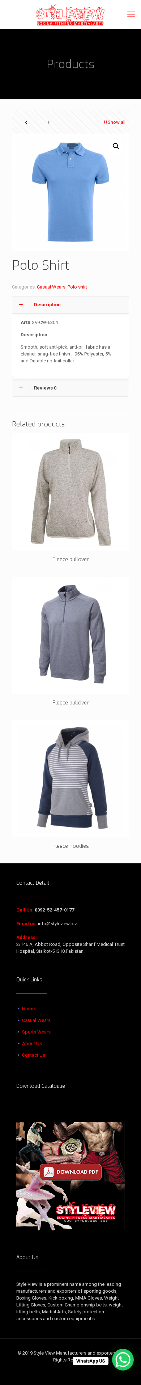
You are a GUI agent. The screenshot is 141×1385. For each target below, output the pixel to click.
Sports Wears (36, 1032)
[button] (116, 146)
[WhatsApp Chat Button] (123, 1360)
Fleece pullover (70, 559)
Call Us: (25, 910)
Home (28, 1008)
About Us (32, 1043)
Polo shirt (77, 287)
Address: (26, 937)
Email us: (26, 923)
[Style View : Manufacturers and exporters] (70, 14)
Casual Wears (51, 287)
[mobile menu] (131, 14)
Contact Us (33, 1055)
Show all (116, 122)
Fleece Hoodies (70, 846)
